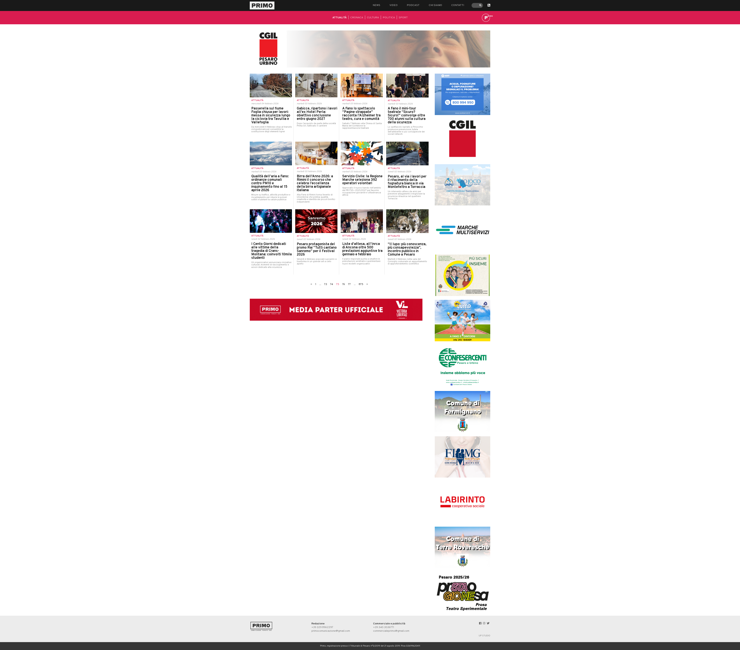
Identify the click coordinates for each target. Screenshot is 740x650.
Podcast (413, 5)
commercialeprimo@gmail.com (391, 631)
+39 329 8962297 (322, 627)
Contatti (457, 5)
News (376, 5)
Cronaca (356, 17)
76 (343, 284)
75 (337, 284)
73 (325, 284)
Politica (389, 17)
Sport (403, 17)
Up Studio (484, 635)
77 (349, 284)
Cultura (373, 17)
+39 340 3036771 (383, 627)
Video (393, 5)
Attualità (339, 17)
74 (331, 284)
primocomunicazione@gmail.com (330, 631)
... (320, 284)
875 (361, 284)
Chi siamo (435, 5)
